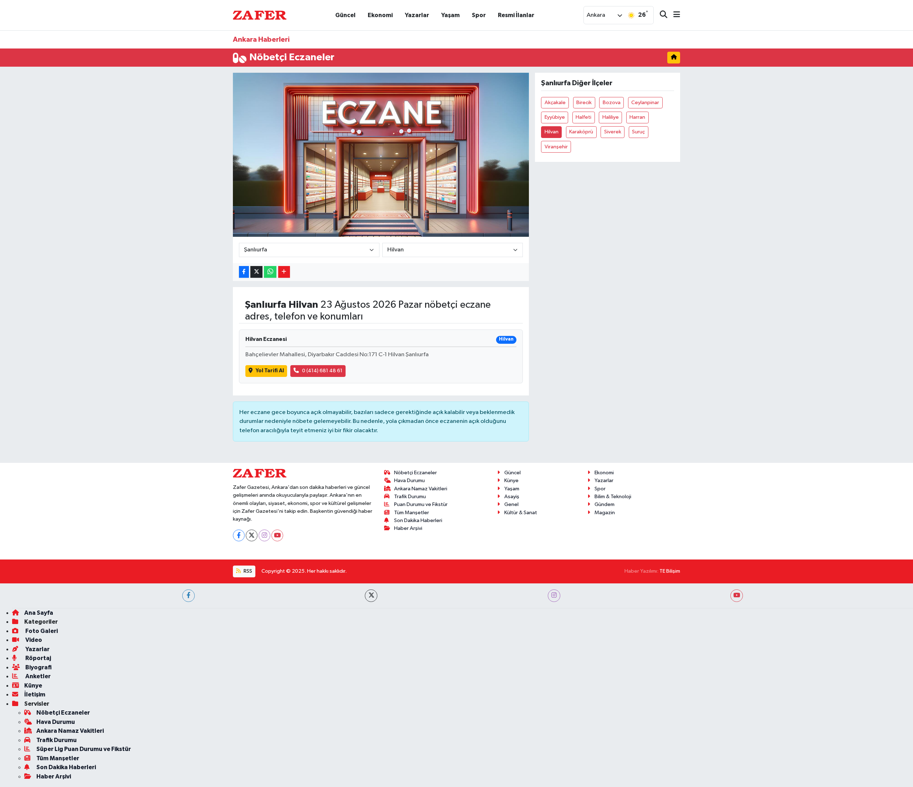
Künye (511, 480)
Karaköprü (581, 131)
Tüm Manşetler (411, 512)
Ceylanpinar (645, 102)
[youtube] (736, 595)
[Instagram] (264, 535)
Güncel (345, 15)
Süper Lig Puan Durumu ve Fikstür (83, 749)
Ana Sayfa (38, 613)
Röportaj (37, 658)
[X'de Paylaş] (256, 272)
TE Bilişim (669, 571)
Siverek (612, 131)
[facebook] (188, 595)
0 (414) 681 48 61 (322, 370)
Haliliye (610, 117)
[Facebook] (239, 535)
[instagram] (554, 595)
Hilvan (551, 131)
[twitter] (371, 595)
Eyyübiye (555, 117)
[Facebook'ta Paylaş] (244, 272)
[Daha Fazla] (284, 272)
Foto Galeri (41, 631)
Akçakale (555, 102)
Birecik (584, 102)
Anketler (37, 676)
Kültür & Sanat (520, 512)
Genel (511, 504)
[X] (251, 535)
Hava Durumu (409, 480)
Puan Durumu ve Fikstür (421, 504)
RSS (247, 571)
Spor (479, 15)
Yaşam (450, 15)
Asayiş (511, 496)
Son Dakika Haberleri (418, 520)
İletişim (34, 694)
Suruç (638, 131)
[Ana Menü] (673, 15)
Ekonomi (380, 15)
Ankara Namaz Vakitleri (420, 488)
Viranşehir (556, 146)
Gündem (604, 504)
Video (33, 640)
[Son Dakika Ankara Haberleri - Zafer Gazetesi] (259, 15)
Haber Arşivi (408, 528)
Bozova (612, 102)
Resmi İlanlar (516, 15)
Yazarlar (417, 15)
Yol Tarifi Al (270, 370)
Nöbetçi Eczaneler (415, 472)
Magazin (605, 512)
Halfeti (583, 117)
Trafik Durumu (410, 496)
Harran (637, 117)
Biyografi (38, 667)
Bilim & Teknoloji (613, 496)
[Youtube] (277, 535)
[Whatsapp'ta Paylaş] (270, 272)
